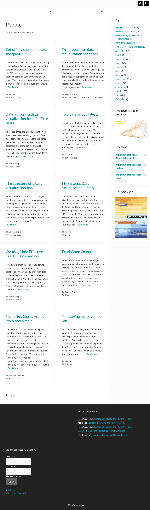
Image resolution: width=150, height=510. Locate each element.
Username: (11, 456)
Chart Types (121, 59)
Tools (74, 292)
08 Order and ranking (125, 42)
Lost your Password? (17, 493)
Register (11, 489)
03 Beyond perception (125, 27)
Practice (75, 94)
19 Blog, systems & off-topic (129, 46)
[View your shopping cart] (102, 11)
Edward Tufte (14, 378)
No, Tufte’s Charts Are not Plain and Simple (26, 318)
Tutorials (119, 99)
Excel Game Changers (78, 251)
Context (119, 67)
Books (11, 163)
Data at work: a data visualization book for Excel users (27, 118)
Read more (13, 87)
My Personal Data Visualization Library (78, 185)
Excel (67, 295)
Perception (120, 87)
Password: (10, 466)
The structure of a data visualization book (24, 185)
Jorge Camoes (15, 166)
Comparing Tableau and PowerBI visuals (113, 418)
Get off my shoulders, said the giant (26, 51)
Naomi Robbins (15, 299)
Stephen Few (14, 97)
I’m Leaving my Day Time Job (81, 318)
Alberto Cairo (70, 97)
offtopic (68, 364)
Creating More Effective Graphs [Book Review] (24, 253)
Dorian (81, 430)
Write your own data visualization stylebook (80, 51)
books (67, 235)
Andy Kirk (81, 97)
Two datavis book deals (80, 114)
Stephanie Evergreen (94, 97)
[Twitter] (140, 3)
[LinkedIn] (146, 3)
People (12, 94)
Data (117, 71)
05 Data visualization (125, 31)
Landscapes (121, 79)
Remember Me (15, 476)
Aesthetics (13, 375)
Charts (118, 63)
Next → (14, 394)
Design (118, 75)
